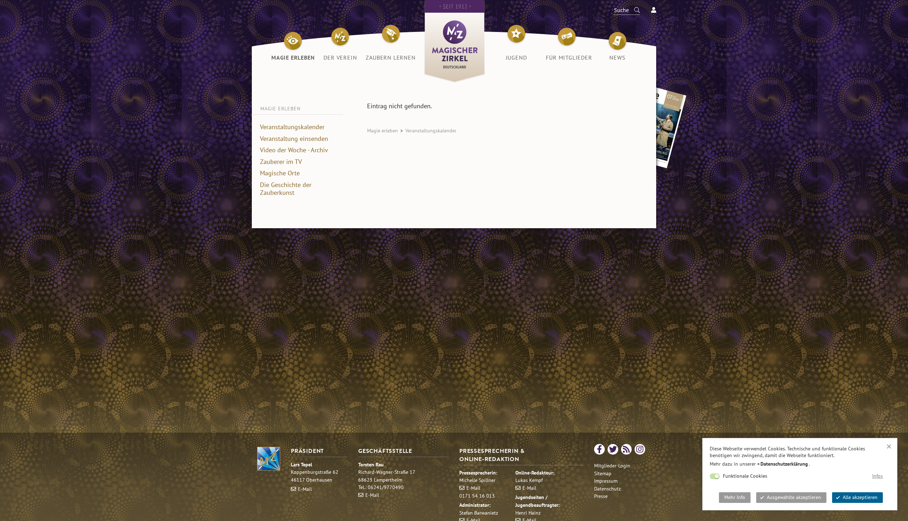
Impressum (606, 480)
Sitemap (602, 473)
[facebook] (599, 449)
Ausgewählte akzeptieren (794, 497)
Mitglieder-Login (612, 465)
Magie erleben (382, 130)
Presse (601, 496)
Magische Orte (280, 173)
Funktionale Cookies (745, 476)
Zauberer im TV (281, 162)
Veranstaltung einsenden (294, 139)
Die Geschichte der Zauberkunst (285, 189)
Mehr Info (734, 497)
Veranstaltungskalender (292, 127)
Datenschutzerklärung (784, 464)
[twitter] (613, 449)
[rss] (626, 449)
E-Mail (305, 489)
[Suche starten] (634, 10)
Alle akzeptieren (860, 497)
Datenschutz (607, 488)
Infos (877, 476)
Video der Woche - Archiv (294, 150)
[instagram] (640, 449)
